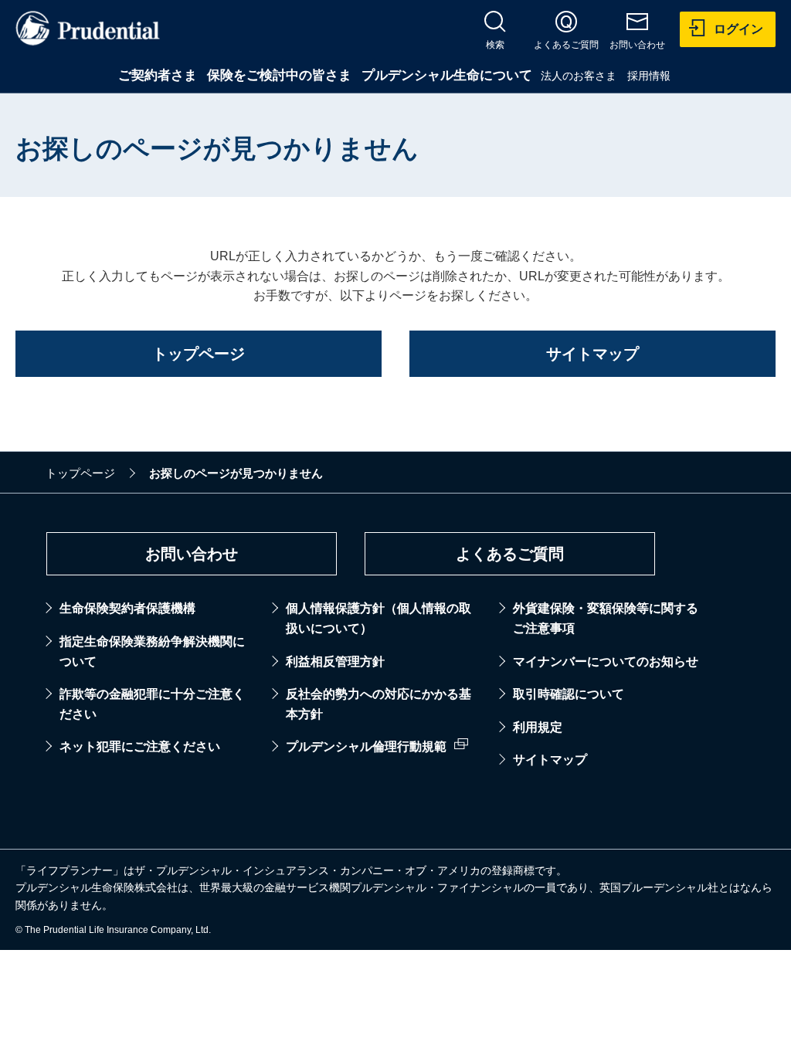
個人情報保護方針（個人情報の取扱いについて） (378, 618)
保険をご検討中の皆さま (279, 75)
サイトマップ (550, 759)
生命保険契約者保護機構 (127, 608)
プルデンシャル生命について (447, 75)
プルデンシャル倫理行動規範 (366, 746)
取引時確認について (568, 694)
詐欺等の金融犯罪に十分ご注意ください (152, 704)
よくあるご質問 (510, 553)
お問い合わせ (191, 553)
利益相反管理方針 (335, 661)
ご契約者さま (157, 75)
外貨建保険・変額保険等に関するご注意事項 (605, 618)
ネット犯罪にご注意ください (139, 746)
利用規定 (537, 727)
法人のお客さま (578, 76)
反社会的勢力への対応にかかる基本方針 (378, 704)
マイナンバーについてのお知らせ (605, 661)
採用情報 (648, 76)
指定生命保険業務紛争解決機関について (152, 651)
